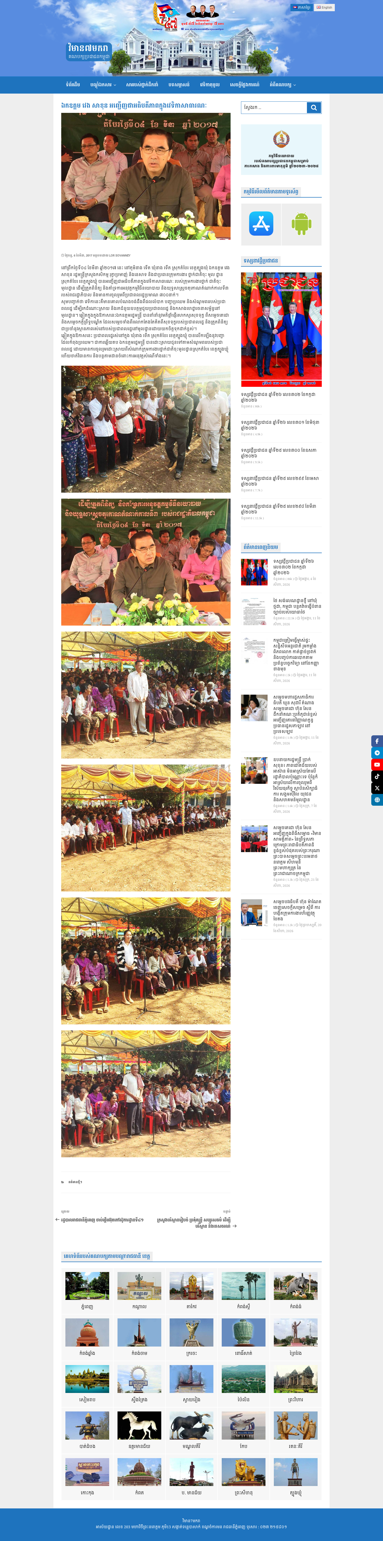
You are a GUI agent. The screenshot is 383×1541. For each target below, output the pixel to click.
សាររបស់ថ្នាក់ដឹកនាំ (142, 85)
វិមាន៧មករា (88, 48)
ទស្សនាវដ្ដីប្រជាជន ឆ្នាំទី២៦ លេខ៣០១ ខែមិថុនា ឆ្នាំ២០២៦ (280, 425)
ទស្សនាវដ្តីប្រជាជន (261, 261)
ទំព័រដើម (73, 85)
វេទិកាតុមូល (210, 85)
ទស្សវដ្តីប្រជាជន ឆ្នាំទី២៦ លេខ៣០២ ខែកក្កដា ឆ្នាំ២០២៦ (278, 397)
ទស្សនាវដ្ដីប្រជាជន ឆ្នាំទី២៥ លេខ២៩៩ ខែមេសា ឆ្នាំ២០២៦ (280, 481)
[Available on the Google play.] (301, 224)
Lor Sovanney (120, 255)
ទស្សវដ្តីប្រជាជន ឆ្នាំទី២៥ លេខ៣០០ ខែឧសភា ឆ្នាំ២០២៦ (279, 453)
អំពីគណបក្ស (280, 85)
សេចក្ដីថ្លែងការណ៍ (245, 85)
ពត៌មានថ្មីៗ (75, 1182)
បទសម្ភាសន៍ (179, 85)
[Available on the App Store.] (261, 224)
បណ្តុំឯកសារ (101, 85)
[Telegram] (377, 753)
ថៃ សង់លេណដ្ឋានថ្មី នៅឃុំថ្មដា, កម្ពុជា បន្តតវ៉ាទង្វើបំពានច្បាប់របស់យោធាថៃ (297, 606)
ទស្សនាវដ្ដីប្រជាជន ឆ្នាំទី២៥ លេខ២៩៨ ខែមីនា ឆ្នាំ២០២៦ (278, 509)
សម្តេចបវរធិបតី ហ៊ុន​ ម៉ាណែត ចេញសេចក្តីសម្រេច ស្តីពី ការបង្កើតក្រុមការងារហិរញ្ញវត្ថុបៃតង (297, 910)
